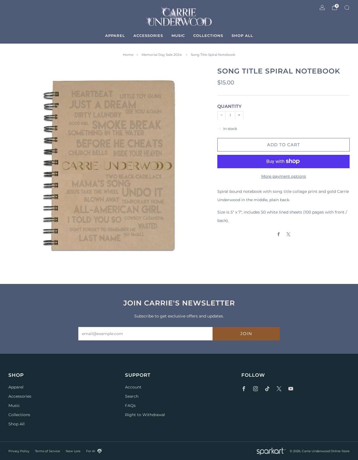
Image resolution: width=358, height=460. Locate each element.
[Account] (322, 7)
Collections (208, 35)
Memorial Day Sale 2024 (162, 55)
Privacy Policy (18, 451)
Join (246, 333)
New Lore (73, 451)
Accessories (148, 35)
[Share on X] (288, 234)
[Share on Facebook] (279, 234)
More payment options (283, 176)
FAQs (130, 405)
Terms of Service (47, 451)
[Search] (347, 7)
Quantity (229, 106)
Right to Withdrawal (145, 414)
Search (131, 396)
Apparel (115, 35)
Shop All (242, 35)
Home (128, 55)
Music (178, 35)
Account (133, 387)
